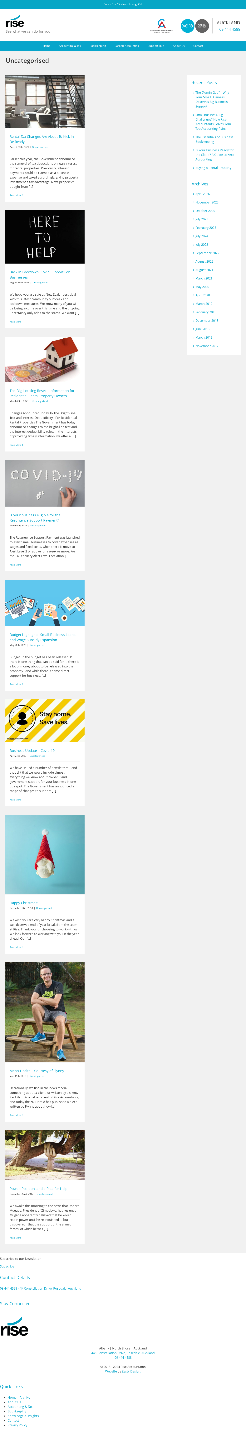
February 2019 (205, 312)
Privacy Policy (17, 1425)
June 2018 (202, 329)
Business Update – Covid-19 (32, 750)
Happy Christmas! (24, 902)
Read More (15, 195)
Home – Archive (19, 1397)
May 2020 (202, 287)
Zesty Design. (131, 1371)
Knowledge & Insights (23, 1416)
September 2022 (207, 253)
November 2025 (207, 202)
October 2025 (205, 211)
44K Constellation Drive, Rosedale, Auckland (49, 1288)
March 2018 (203, 337)
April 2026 (202, 194)
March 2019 (203, 304)
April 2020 (202, 295)
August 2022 (204, 261)
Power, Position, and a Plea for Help (38, 1188)
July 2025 (201, 219)
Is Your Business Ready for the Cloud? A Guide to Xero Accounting (214, 154)
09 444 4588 (229, 29)
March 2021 (203, 278)
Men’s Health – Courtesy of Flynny (37, 1070)
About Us (14, 1402)
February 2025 (205, 228)
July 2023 (201, 244)
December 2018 (206, 320)
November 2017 (207, 346)
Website (111, 1371)
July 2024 (201, 236)
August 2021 (204, 270)
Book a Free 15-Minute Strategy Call (123, 4)
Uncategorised (40, 147)
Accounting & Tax (20, 1407)
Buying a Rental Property (213, 168)
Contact (13, 1420)
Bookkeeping (17, 1411)
